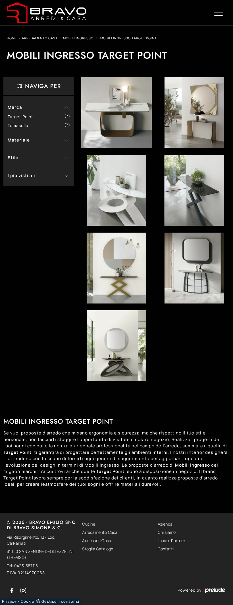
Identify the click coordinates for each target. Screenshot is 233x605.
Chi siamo (167, 532)
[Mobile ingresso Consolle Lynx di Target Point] (194, 112)
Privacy (9, 601)
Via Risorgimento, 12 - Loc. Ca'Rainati (31, 540)
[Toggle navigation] (218, 13)
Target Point (23, 116)
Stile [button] (13, 158)
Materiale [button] (19, 140)
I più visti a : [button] (21, 176)
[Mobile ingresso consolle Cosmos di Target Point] (194, 268)
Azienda (165, 524)
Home (12, 38)
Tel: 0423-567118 (22, 565)
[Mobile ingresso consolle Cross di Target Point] (116, 268)
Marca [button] (15, 107)
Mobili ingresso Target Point (128, 38)
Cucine (88, 524)
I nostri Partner (171, 540)
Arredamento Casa (40, 38)
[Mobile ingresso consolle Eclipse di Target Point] (116, 345)
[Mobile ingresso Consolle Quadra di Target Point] (116, 112)
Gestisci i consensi (60, 601)
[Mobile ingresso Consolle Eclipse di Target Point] (116, 190)
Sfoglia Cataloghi (98, 548)
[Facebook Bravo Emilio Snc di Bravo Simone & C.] (12, 590)
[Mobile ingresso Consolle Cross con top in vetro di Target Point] (194, 190)
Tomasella (20, 125)
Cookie (27, 601)
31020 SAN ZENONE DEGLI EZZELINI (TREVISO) (40, 554)
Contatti (166, 548)
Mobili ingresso (78, 38)
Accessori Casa (96, 540)
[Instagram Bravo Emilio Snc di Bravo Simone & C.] (23, 590)
